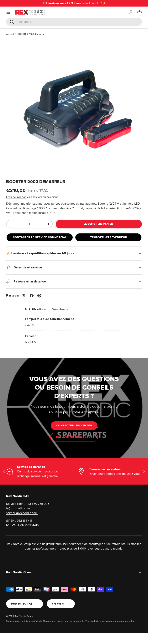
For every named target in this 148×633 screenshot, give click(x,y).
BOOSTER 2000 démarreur (31, 34)
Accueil (10, 34)
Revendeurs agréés (102, 474)
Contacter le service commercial (39, 237)
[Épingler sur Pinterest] (39, 295)
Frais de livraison (16, 197)
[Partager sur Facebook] (31, 295)
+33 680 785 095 (37, 504)
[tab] (35, 309)
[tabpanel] (74, 331)
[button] (139, 12)
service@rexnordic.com (22, 513)
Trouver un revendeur (108, 237)
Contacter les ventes (74, 425)
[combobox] (74, 22)
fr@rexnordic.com (18, 508)
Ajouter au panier (98, 224)
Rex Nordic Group (23, 616)
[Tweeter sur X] (24, 295)
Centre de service (29, 471)
